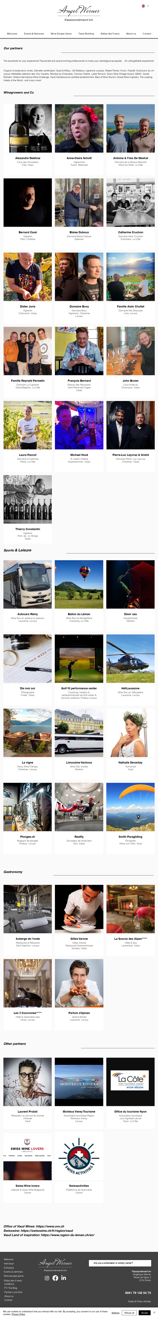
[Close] (154, 1313)
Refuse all (129, 1312)
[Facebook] (55, 1278)
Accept (144, 1312)
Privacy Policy (18, 1314)
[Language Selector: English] (145, 5)
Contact (8, 1300)
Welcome (8, 1259)
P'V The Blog (10, 1287)
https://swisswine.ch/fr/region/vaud (47, 1230)
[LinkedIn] (64, 1278)
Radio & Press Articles (139, 1301)
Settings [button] (115, 1312)
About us (8, 1296)
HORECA (9, 1284)
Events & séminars (13, 1271)
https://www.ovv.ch (50, 1226)
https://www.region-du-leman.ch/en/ (67, 1235)
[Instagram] (47, 1278)
